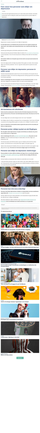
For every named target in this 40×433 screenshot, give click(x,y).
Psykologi (2, 4)
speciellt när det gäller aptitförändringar (10, 154)
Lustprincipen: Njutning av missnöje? (10, 337)
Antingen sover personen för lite (15, 193)
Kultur (2, 228)
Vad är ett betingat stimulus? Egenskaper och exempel (15, 301)
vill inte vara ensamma (16, 85)
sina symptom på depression (32, 52)
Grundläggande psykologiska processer (8, 263)
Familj (2, 246)
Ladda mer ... (20, 357)
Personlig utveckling (5, 318)
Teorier (2, 300)
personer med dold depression (21, 135)
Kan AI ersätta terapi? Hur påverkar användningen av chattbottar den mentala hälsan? (18, 265)
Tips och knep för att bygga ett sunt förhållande (13, 284)
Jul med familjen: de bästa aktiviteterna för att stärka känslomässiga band (20, 247)
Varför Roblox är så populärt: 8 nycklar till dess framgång (15, 229)
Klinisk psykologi (4, 353)
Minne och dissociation (7, 355)
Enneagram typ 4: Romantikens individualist (12, 319)
